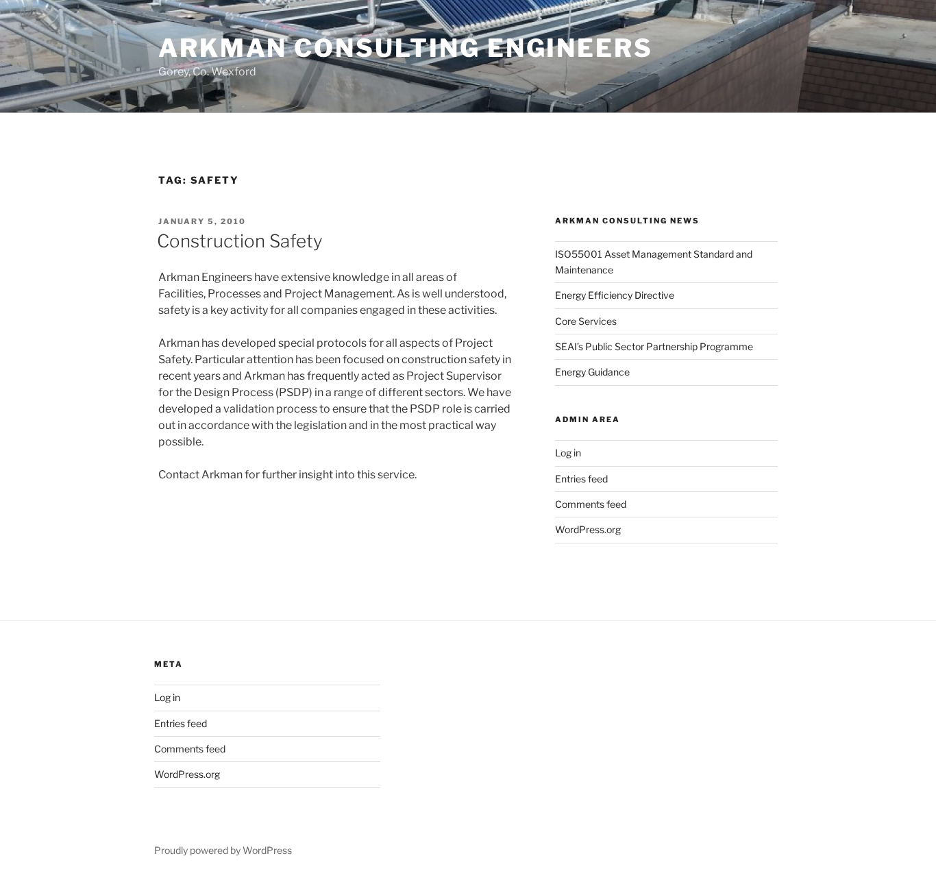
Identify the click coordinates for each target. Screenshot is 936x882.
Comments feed (590, 504)
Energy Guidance (592, 372)
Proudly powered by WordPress (223, 850)
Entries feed (581, 479)
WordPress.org (588, 529)
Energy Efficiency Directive (614, 295)
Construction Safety (240, 241)
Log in (568, 452)
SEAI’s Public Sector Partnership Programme (654, 346)
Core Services (586, 321)
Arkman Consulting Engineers (405, 48)
